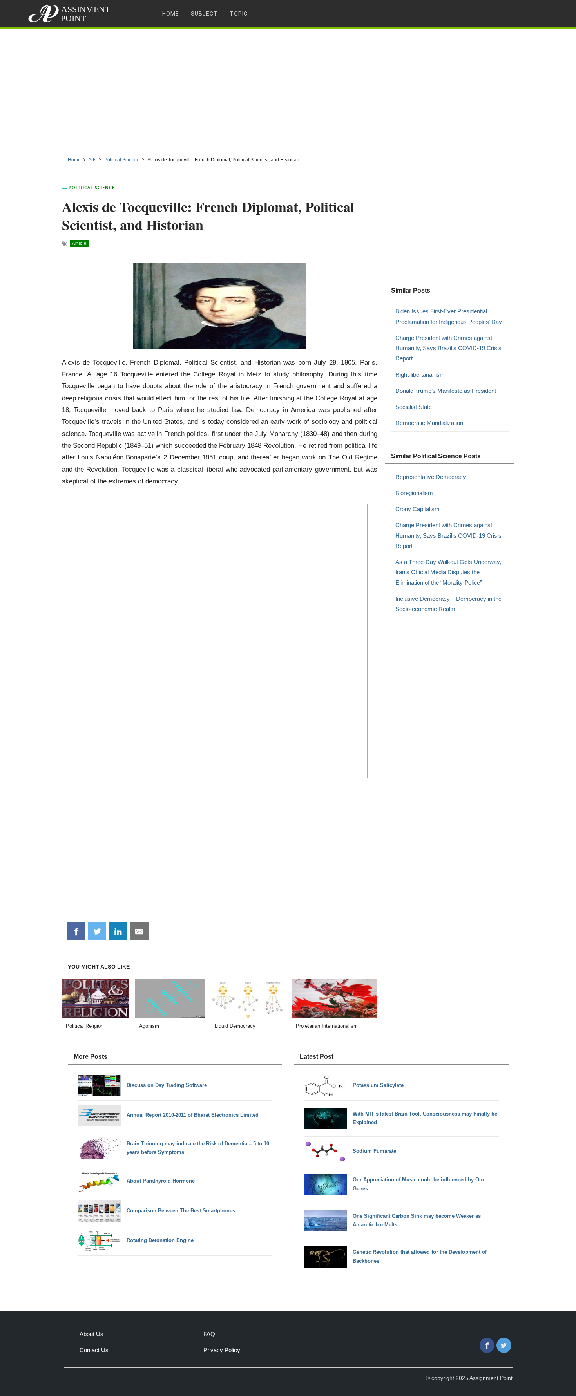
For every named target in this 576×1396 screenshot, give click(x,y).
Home (170, 14)
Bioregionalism (414, 493)
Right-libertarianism (420, 374)
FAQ (209, 1334)
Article (79, 243)
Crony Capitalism (417, 509)
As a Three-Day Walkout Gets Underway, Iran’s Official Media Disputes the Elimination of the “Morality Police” (448, 572)
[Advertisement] (288, 90)
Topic (239, 14)
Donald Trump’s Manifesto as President (445, 390)
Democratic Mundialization (429, 423)
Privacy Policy (221, 1350)
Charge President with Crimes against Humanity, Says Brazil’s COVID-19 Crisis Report (448, 348)
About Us (91, 1334)
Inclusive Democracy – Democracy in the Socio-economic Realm (448, 603)
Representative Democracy (430, 477)
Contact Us (94, 1350)
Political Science (92, 187)
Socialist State (413, 406)
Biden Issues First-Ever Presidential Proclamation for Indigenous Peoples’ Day (448, 316)
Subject (204, 14)
